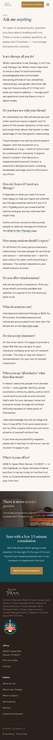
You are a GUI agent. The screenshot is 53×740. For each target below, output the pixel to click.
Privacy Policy (8, 734)
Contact (7, 666)
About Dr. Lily (9, 683)
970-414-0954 (10, 660)
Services (27, 325)
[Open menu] (48, 5)
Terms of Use (21, 734)
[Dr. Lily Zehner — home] (9, 4)
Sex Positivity (9, 701)
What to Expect (10, 695)
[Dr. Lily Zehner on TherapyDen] (10, 628)
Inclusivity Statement (13, 713)
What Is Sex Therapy (19, 230)
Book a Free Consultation (33, 4)
